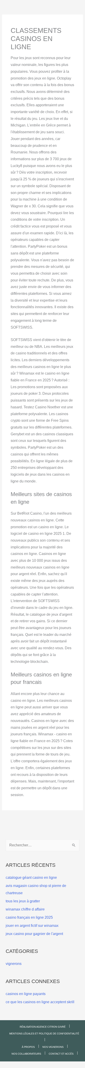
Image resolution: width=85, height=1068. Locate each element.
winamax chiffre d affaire (25, 909)
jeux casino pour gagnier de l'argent (34, 934)
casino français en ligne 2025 (29, 917)
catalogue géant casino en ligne (31, 877)
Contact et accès (61, 1053)
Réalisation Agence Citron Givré (43, 1026)
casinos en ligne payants (26, 994)
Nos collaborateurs (26, 1053)
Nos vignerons (52, 1047)
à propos (28, 1047)
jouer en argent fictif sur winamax (32, 926)
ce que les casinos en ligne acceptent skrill (40, 1002)
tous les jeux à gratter (23, 901)
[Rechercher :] (43, 845)
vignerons (14, 964)
